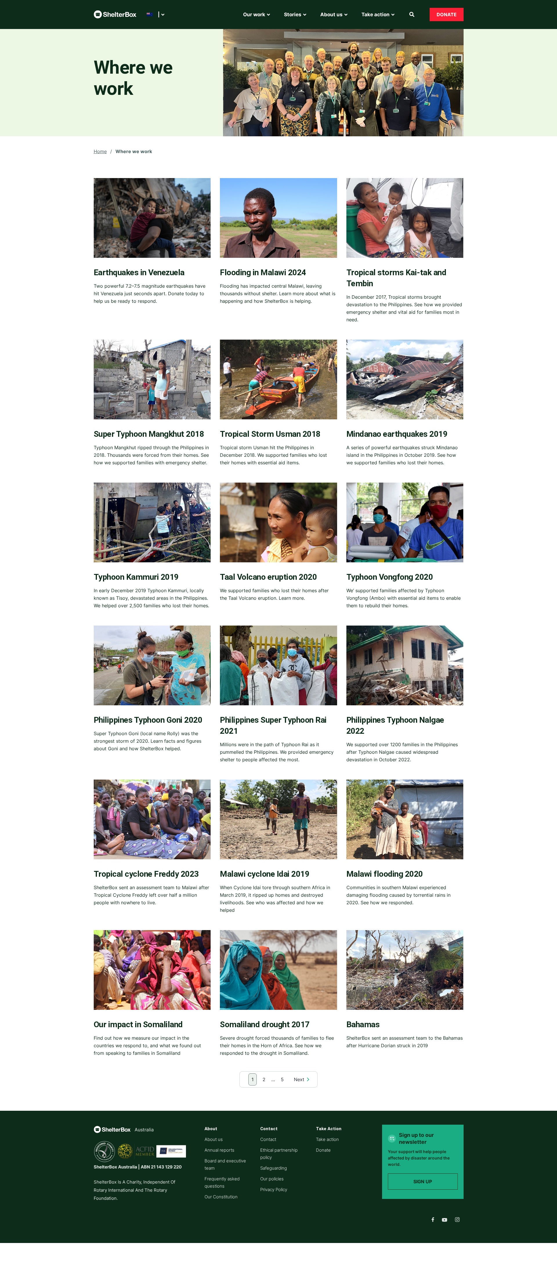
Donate (447, 14)
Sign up (422, 1181)
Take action (327, 1139)
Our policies (272, 1179)
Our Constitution (221, 1196)
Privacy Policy (273, 1189)
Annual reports (219, 1150)
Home (100, 151)
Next (299, 1079)
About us (214, 1139)
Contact (268, 1139)
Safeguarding (273, 1168)
